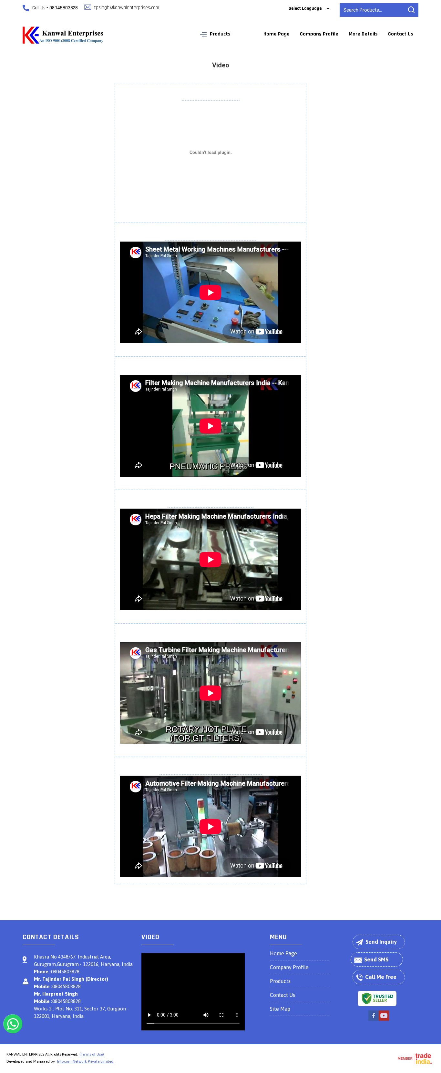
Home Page (276, 34)
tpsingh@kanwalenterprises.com (126, 8)
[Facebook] (373, 1019)
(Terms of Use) (91, 1054)
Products (220, 34)
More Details (363, 34)
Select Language (305, 8)
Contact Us (400, 34)
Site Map (280, 1009)
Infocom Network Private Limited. (85, 1061)
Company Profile (319, 34)
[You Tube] (384, 1019)
